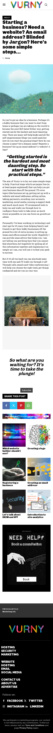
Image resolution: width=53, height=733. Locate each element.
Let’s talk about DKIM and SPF (11, 516)
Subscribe (26, 390)
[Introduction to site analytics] (39, 501)
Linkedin (36, 706)
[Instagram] (3, 706)
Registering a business (10, 484)
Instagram (15, 706)
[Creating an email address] (39, 469)
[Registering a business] (14, 469)
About (7, 18)
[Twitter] (13, 405)
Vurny (7, 58)
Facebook (15, 700)
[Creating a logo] (39, 435)
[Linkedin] (26, 706)
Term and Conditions (34, 725)
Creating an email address (37, 484)
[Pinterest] (21, 405)
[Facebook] (6, 405)
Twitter (36, 700)
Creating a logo (36, 448)
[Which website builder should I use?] (14, 435)
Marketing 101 (9, 612)
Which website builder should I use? (11, 451)
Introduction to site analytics (36, 516)
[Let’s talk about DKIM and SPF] (14, 501)
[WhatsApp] (28, 405)
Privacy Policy (25, 728)
